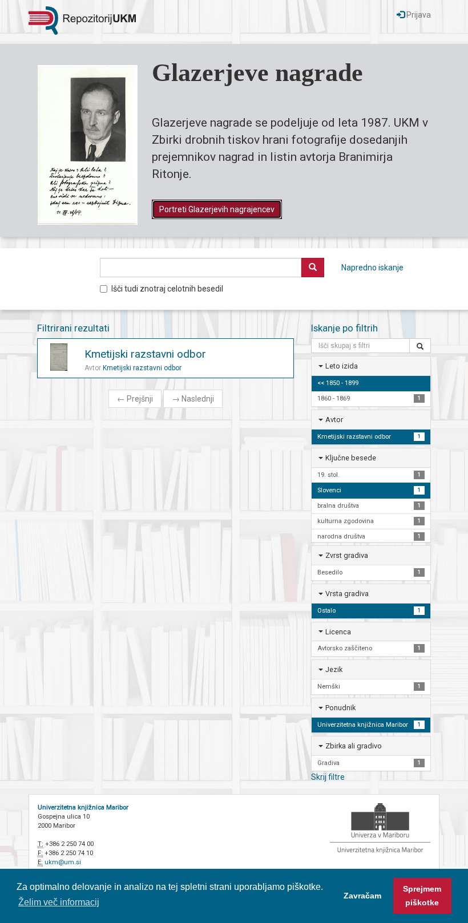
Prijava (418, 14)
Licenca (338, 632)
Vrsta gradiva (347, 593)
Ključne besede (350, 458)
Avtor (334, 419)
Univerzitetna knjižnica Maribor (83, 807)
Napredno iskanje (372, 267)
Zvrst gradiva (346, 555)
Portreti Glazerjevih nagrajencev (217, 209)
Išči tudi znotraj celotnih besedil (167, 288)
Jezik (333, 669)
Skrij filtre (328, 777)
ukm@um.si (63, 862)
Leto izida (341, 366)
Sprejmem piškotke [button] (422, 895)
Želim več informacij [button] (58, 902)
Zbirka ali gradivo (353, 746)
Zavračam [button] (362, 895)
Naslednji (193, 398)
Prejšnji (135, 398)
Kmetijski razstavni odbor (145, 354)
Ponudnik (340, 707)
